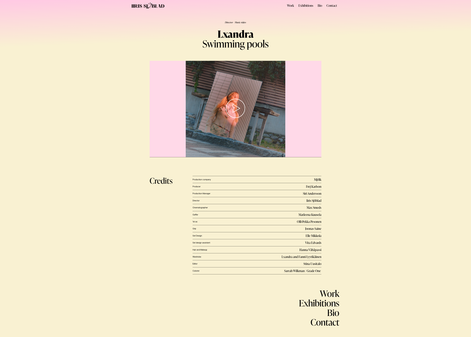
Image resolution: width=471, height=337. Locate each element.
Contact (332, 5)
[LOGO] (148, 5)
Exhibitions (305, 5)
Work (290, 5)
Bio (320, 5)
